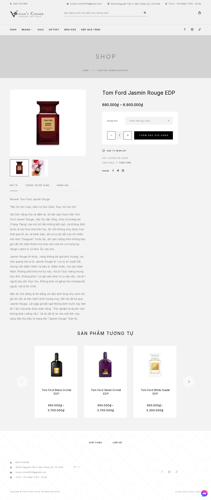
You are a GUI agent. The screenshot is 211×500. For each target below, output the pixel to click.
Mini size (70, 29)
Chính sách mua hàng (188, 492)
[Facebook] (184, 29)
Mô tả (14, 185)
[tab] (14, 187)
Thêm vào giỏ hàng (154, 135)
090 (15, 3)
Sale (41, 29)
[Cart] (200, 13)
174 (20, 3)
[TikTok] (199, 29)
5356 (24, 3)
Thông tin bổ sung (37, 185)
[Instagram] (192, 29)
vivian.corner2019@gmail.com (86, 3)
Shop (13, 29)
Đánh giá (62, 185)
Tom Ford (125, 162)
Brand (26, 29)
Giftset (54, 29)
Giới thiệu (95, 442)
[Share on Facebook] (113, 171)
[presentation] (22, 382)
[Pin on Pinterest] (123, 171)
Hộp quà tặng (91, 29)
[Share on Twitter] (118, 171)
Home (86, 70)
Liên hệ (117, 442)
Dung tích (112, 120)
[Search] (145, 13)
